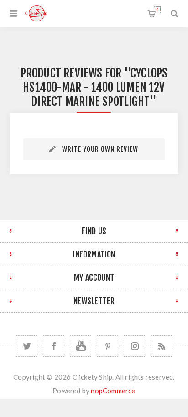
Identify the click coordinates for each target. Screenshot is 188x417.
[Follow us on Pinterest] (107, 346)
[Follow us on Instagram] (134, 346)
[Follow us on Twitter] (26, 346)
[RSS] (161, 346)
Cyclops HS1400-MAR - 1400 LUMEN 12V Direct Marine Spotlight (95, 87)
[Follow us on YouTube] (80, 346)
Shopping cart (157, 9)
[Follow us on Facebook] (53, 346)
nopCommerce (113, 390)
